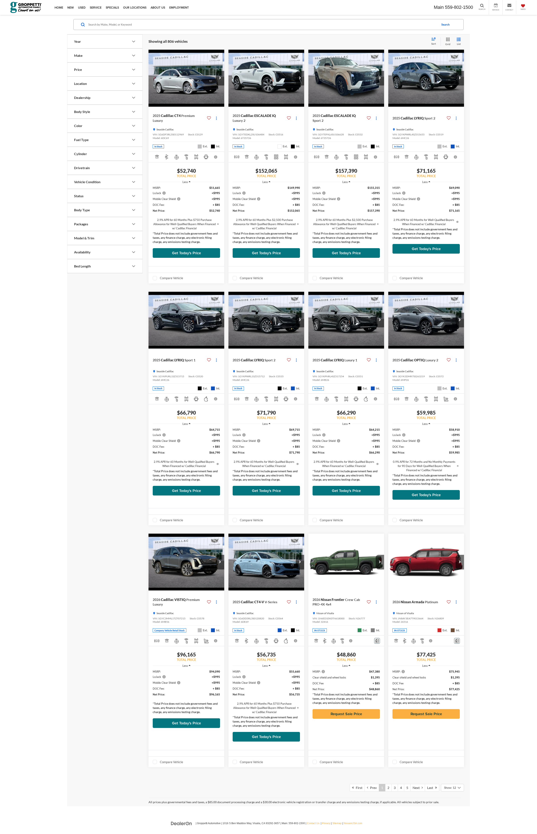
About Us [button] (158, 7)
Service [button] (96, 7)
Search (445, 24)
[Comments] (377, 641)
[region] (186, 216)
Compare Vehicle (171, 278)
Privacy (326, 823)
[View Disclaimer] (216, 157)
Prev (372, 788)
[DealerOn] (181, 823)
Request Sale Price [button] (346, 713)
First (358, 788)
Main (439, 7)
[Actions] (216, 118)
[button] (220, 78)
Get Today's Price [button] (186, 253)
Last (431, 788)
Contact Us (313, 823)
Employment (179, 7)
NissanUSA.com (353, 823)
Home (59, 7)
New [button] (70, 7)
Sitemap (337, 823)
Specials (112, 7)
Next (417, 788)
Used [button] (82, 7)
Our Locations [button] (134, 7)
